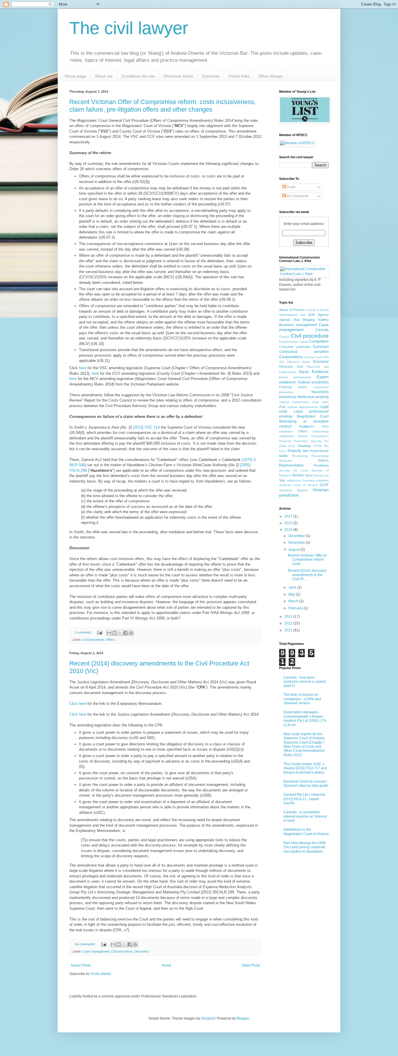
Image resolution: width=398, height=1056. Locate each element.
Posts (290, 187)
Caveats (322, 330)
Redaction (286, 460)
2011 (288, 630)
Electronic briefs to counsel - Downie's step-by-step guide (305, 783)
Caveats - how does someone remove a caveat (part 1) (304, 681)
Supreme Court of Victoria (298, 485)
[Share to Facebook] (125, 633)
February (296, 608)
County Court (313, 357)
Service (298, 475)
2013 (288, 617)
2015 (288, 523)
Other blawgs (270, 76)
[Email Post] (99, 632)
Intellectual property (313, 397)
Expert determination (295, 377)
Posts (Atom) (101, 974)
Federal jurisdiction (313, 382)
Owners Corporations (313, 436)
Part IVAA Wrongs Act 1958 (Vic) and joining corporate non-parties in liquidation (304, 847)
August (294, 550)
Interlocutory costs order (310, 402)
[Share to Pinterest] (131, 633)
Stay (282, 480)
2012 (288, 623)
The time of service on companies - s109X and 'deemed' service (302, 699)
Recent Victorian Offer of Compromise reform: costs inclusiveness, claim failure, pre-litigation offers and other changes (162, 105)
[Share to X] (120, 633)
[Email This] (109, 633)
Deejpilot (208, 1018)
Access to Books (317, 309)
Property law (298, 451)
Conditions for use (138, 76)
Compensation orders (293, 341)
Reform (323, 460)
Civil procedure (93, 639)
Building (323, 319)
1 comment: (83, 632)
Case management (96, 951)
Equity (304, 372)
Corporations (291, 356)
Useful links (238, 76)
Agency (323, 314)
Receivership (320, 455)
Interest (284, 402)
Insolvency (287, 397)
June (292, 587)
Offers (110, 639)
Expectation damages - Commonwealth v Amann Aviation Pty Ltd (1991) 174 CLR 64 (304, 718)
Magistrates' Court (313, 416)
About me (104, 76)
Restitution (321, 465)
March (293, 601)
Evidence (320, 371)
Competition (319, 341)
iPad (282, 407)
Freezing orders (293, 387)
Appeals (284, 319)
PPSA (318, 446)
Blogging (309, 319)
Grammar (211, 76)
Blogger (243, 1018)
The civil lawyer (128, 28)
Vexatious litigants (293, 490)
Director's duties (298, 361)
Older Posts (251, 965)
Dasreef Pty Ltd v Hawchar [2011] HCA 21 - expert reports (304, 799)
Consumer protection (295, 347)
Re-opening (300, 455)
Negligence (307, 426)
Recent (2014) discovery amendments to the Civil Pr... (307, 575)
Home (166, 965)
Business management (298, 325)
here (82, 368)
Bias (297, 319)
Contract (321, 346)
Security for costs (293, 470)
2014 (288, 530)
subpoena (294, 480)
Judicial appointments (302, 407)
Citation (284, 336)
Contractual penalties (304, 352)
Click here (78, 703)
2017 (288, 516)
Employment (287, 372)
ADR (311, 314)
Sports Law (321, 475)
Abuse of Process (292, 309)
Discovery (141, 951)
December (297, 536)
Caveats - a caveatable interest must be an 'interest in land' (305, 816)
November (297, 543)
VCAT (324, 485)
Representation (291, 465)
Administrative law (292, 314)
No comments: (85, 944)
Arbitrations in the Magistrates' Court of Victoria (306, 832)
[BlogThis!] (114, 633)
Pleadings (304, 446)
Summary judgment (315, 480)
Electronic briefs (178, 76)
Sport (309, 475)
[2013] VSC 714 (146, 427)
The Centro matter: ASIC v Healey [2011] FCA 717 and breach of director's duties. (305, 768)
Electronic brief (291, 366)
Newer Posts (81, 965)
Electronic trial (318, 366)
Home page (75, 76)
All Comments (297, 196)
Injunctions (320, 392)
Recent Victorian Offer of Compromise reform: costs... (307, 559)
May (292, 594)
